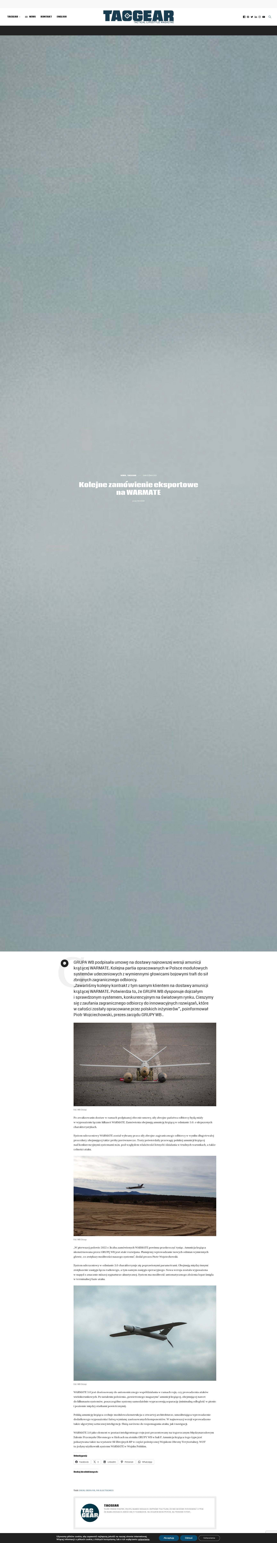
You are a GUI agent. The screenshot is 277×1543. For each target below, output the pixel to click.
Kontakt (46, 16)
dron (82, 1490)
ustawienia (143, 1539)
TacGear (12, 16)
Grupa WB (90, 1490)
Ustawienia (209, 1537)
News (123, 475)
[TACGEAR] (138, 16)
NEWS (32, 16)
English (62, 16)
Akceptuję (169, 1537)
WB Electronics (104, 1490)
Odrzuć (189, 1537)
